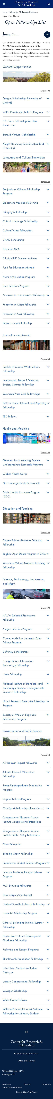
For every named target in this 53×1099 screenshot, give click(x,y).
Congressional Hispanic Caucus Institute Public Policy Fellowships (21, 833)
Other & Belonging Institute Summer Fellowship (23, 925)
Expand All (45, 90)
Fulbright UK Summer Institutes (20, 258)
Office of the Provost (26, 1060)
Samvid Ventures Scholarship (19, 134)
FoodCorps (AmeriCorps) (17, 895)
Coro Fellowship (12, 844)
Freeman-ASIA (11, 249)
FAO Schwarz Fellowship (17, 885)
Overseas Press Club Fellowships (21, 394)
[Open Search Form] (49, 4)
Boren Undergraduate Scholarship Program (22, 787)
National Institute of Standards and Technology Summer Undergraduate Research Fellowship (23, 688)
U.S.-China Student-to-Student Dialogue (20, 970)
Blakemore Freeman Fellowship (20, 203)
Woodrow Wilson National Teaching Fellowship (24, 565)
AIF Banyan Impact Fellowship (20, 763)
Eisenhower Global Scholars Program (24, 863)
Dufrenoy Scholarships (15, 651)
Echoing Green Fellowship (18, 853)
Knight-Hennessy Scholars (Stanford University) (23, 146)
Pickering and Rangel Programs (21, 949)
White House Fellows (15, 1000)
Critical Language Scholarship (20, 221)
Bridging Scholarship (15, 212)
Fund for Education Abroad (18, 267)
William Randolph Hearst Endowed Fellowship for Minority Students (23, 1011)
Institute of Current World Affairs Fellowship (21, 369)
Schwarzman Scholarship (17, 323)
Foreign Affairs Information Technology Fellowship (18, 663)
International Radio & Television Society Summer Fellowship (21, 382)
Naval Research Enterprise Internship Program (24, 703)
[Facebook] (26, 1031)
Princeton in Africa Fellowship (19, 304)
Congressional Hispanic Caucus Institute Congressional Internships (22, 819)
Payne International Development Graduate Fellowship (22, 938)
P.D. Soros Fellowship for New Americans (20, 123)
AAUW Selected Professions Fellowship (19, 618)
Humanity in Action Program (19, 277)
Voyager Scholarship (15, 991)
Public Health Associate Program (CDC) (21, 494)
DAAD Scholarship (13, 240)
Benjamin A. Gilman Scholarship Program (21, 191)
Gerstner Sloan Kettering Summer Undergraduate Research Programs (23, 462)
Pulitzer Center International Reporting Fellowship (25, 405)
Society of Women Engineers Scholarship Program (19, 717)
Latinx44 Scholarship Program (20, 913)
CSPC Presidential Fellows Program (23, 112)
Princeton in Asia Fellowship (19, 314)
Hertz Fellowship (12, 674)
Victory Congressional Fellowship (22, 981)
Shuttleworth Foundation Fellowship (23, 959)
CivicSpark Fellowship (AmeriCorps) (23, 808)
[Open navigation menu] (4, 4)
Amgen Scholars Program (17, 629)
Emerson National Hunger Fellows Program (22, 874)
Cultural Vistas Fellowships (17, 230)
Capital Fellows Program (17, 799)
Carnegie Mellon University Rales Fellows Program (22, 640)
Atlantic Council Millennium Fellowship (18, 774)
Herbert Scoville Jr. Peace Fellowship (24, 904)
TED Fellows (9, 416)
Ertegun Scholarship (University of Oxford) (22, 100)
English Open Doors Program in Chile (24, 554)
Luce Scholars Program (16, 286)
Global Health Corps (15, 474)
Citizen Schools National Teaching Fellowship (23, 542)
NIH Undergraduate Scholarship (21, 483)
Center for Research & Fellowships (26, 4)
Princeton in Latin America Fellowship (24, 295)
